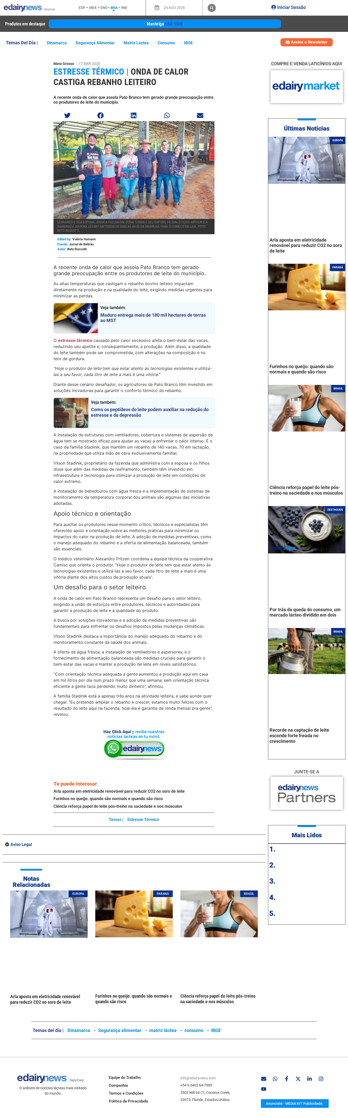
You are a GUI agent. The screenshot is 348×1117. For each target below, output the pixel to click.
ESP (82, 8)
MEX (93, 8)
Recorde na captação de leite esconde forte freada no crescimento (299, 735)
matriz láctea (136, 42)
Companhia (118, 1085)
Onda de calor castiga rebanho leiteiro (121, 76)
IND (124, 8)
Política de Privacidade (128, 1101)
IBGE (188, 42)
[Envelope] (264, 1079)
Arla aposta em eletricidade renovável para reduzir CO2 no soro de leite (119, 791)
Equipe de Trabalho (125, 1077)
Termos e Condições (126, 1093)
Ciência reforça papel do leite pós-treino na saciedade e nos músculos (117, 806)
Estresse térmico (143, 819)
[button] (212, 8)
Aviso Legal (21, 844)
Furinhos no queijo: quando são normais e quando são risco (108, 798)
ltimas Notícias (308, 128)
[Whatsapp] (275, 1079)
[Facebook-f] (287, 1079)
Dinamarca (57, 42)
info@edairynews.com (198, 1078)
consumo (166, 42)
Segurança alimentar (95, 42)
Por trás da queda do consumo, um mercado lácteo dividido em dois (305, 612)
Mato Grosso (63, 64)
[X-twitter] (298, 1079)
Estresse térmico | (91, 71)
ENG (104, 8)
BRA (114, 8)
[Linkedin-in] (309, 1079)
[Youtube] (264, 1089)
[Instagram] (321, 1079)
